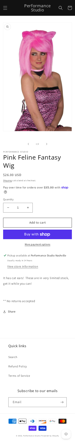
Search (13, 357)
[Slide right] (46, 144)
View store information (22, 266)
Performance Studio (32, 435)
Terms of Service (19, 376)
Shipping (7, 180)
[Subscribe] (61, 402)
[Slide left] (28, 144)
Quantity (8, 199)
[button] (5, 7)
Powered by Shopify (50, 435)
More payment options (37, 244)
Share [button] (12, 311)
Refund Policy (17, 366)
